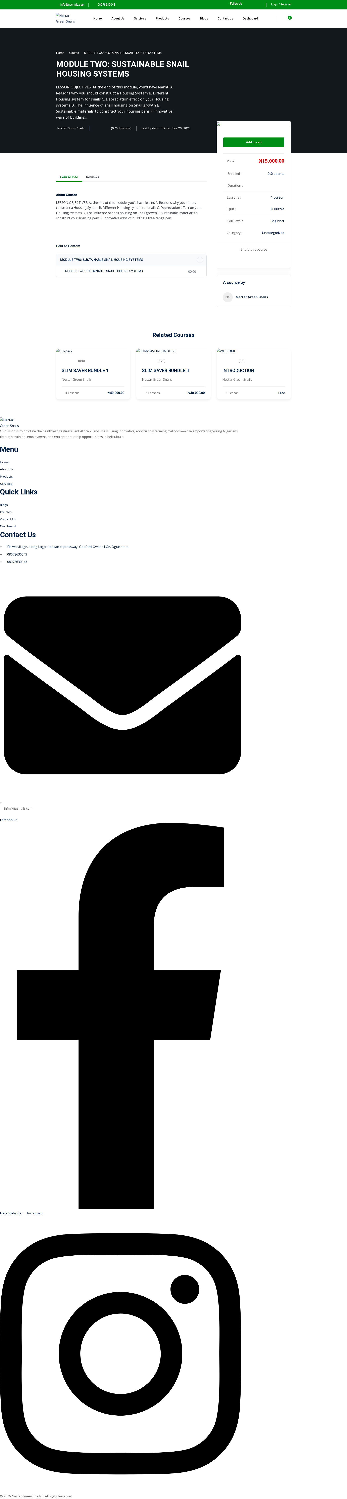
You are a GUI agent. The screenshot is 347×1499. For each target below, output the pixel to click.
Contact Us (225, 18)
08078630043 (106, 5)
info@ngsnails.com (72, 5)
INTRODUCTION (238, 370)
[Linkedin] (255, 260)
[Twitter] (252, 260)
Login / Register (281, 4)
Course (74, 53)
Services (140, 18)
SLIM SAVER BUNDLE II (165, 370)
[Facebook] (248, 4)
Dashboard (250, 18)
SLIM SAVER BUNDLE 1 (85, 370)
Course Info (69, 177)
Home (97, 18)
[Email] (258, 260)
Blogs (204, 18)
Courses (184, 18)
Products (162, 18)
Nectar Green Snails (252, 297)
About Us (117, 18)
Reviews (92, 177)
